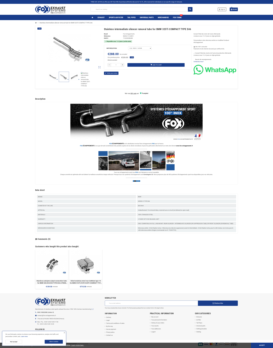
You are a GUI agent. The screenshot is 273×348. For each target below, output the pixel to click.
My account (154, 317)
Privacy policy (110, 332)
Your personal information (159, 320)
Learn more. (24, 336)
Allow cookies (53, 341)
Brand (106, 34)
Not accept (13, 342)
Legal (108, 320)
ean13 (106, 38)
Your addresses (156, 329)
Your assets (155, 326)
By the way (109, 326)
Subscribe (218, 303)
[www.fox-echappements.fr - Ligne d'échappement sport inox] (50, 9)
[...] (92, 309)
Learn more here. (77, 345)
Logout (153, 332)
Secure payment (111, 329)
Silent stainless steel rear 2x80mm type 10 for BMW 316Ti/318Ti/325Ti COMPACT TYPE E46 (86, 282)
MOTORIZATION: (112, 48)
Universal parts (200, 326)
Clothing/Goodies (201, 329)
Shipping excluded (112, 60)
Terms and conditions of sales (115, 323)
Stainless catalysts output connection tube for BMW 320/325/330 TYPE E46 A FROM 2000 (52, 282)
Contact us (109, 335)
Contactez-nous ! (199, 61)
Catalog (198, 332)
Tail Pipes (199, 323)
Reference (107, 36)
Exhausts (199, 317)
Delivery (108, 317)
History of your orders (157, 323)
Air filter (198, 320)
